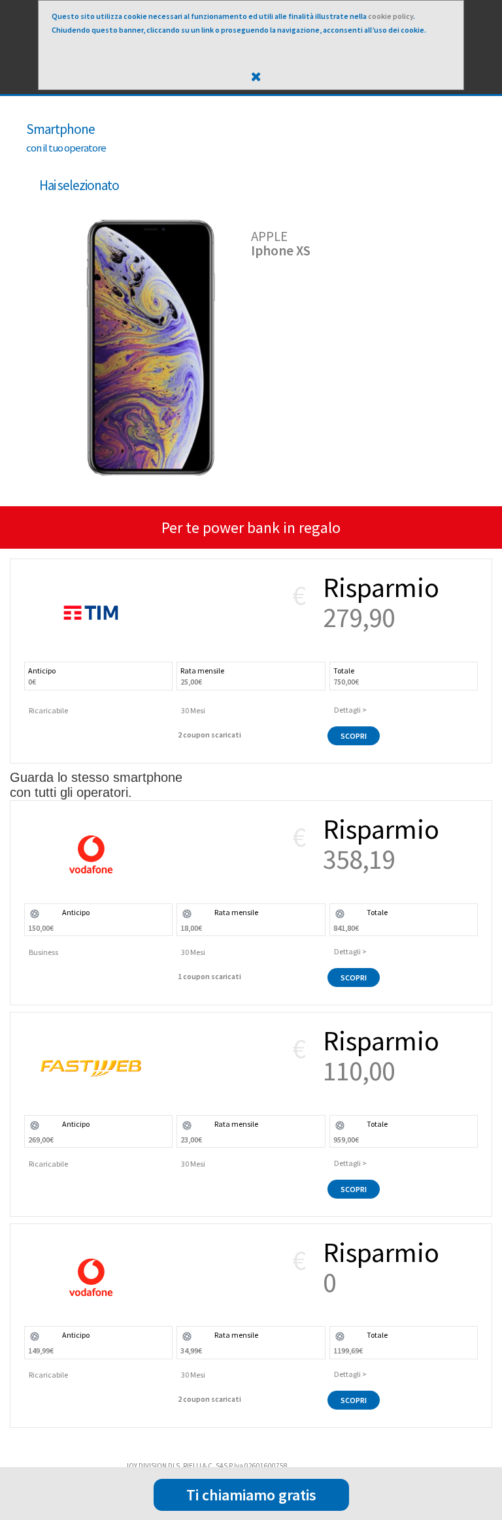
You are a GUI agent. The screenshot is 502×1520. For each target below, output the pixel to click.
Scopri (354, 736)
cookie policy (390, 16)
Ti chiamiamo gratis (251, 1494)
